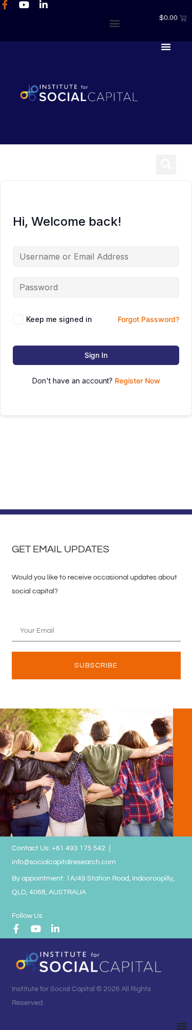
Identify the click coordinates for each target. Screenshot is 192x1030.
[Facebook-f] (4, 4)
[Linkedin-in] (43, 4)
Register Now (137, 380)
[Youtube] (24, 4)
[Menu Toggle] (166, 46)
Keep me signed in (59, 319)
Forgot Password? (148, 319)
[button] (114, 22)
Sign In (96, 355)
